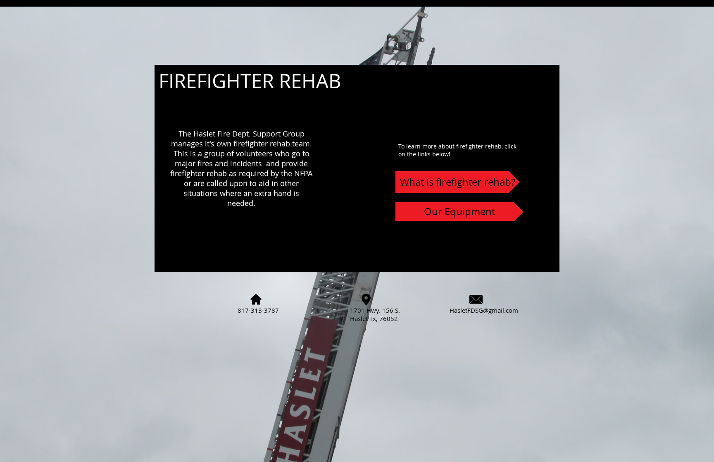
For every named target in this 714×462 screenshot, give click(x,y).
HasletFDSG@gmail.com (484, 310)
